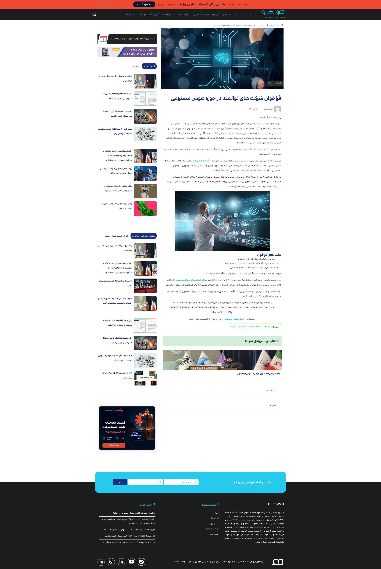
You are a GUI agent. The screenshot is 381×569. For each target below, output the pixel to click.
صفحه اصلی (274, 25)
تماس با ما (130, 14)
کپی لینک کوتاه (272, 326)
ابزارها (187, 14)
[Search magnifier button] (93, 14)
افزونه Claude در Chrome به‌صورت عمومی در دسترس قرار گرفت (129, 529)
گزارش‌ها (154, 14)
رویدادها (166, 14)
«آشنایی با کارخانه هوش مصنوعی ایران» (202, 4)
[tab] (149, 66)
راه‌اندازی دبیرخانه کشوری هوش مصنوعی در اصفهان (258, 373)
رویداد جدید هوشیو (238, 4)
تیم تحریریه (268, 108)
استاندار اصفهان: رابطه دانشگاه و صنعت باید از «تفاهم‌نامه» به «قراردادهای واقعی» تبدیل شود (117, 156)
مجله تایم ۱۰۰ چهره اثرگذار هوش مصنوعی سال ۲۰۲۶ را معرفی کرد (129, 542)
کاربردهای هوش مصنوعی (206, 14)
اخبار (237, 14)
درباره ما (143, 14)
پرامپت (177, 14)
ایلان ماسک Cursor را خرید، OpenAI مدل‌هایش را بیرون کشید (130, 535)
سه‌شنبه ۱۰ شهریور (167, 4)
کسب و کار (247, 14)
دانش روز (226, 14)
